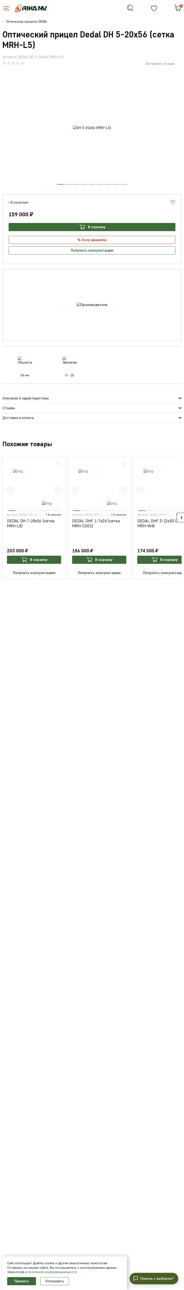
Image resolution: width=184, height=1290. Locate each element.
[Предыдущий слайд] (10, 490)
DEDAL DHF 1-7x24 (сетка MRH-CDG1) (96, 523)
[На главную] (34, 8)
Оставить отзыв (160, 63)
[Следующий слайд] (57, 490)
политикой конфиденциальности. (52, 1272)
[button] (68, 184)
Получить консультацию (92, 250)
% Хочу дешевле (92, 240)
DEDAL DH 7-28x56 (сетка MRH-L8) (30, 523)
